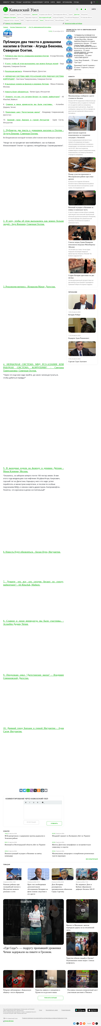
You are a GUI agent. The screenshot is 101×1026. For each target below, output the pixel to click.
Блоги (53, 2)
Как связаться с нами (52, 1010)
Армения (34, 14)
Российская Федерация (72, 17)
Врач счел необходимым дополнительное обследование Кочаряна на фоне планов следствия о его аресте (38, 889)
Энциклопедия (37, 2)
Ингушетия (84, 14)
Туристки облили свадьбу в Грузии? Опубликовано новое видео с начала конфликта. (80, 960)
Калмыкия (21, 17)
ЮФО (67, 20)
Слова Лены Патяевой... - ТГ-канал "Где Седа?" (86, 61)
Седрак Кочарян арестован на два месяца (81, 276)
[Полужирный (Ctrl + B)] (26, 802)
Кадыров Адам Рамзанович (78, 338)
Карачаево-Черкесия (31, 17)
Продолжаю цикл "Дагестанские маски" (22, 112)
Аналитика (26, 2)
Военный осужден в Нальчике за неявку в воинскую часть (80, 208)
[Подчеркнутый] (34, 802)
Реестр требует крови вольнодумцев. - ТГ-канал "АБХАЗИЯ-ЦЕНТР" (83, 55)
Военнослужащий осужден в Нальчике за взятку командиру (23, 854)
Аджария (12, 14)
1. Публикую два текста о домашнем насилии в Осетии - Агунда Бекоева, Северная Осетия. (33, 132)
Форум (46, 2)
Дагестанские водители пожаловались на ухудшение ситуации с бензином (79, 135)
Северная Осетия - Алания (11, 20)
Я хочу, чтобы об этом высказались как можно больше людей (31, 64)
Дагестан (77, 14)
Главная (5, 27)
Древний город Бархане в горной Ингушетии (28, 120)
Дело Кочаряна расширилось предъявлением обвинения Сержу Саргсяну (62, 888)
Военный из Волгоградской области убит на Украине (25, 844)
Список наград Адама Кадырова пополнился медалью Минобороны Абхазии (81, 244)
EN (97, 2)
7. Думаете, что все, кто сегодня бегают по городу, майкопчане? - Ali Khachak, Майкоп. (33, 583)
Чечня (41, 20)
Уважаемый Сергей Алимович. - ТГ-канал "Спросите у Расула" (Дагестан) (85, 67)
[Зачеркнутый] (38, 802)
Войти (94, 9)
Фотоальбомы (67, 2)
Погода (76, 2)
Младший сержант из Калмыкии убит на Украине (71, 836)
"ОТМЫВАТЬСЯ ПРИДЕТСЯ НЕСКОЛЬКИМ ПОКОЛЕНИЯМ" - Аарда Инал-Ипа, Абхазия (86, 37)
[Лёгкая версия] (91, 2)
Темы (12, 2)
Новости (6, 2)
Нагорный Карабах (58, 17)
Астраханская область (45, 14)
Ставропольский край (31, 20)
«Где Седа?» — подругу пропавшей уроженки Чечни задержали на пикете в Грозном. (32, 950)
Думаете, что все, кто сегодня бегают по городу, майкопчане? (32, 97)
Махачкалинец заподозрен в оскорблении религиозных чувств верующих (73, 854)
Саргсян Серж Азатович (77, 361)
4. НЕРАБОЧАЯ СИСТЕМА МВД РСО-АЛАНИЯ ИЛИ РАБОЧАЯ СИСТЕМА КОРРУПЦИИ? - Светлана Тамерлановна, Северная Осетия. (33, 367)
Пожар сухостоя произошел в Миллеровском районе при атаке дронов (80, 176)
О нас (40, 1010)
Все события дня (92, 859)
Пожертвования (65, 1010)
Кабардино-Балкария (10, 17)
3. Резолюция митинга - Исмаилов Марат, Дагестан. (29, 286)
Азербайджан (27, 14)
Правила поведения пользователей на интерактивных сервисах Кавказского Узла (44, 1018)
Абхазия (6, 14)
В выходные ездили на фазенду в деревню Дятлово (27, 84)
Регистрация (31, 822)
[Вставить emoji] (43, 802)
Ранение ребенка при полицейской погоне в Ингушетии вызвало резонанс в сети (11, 888)
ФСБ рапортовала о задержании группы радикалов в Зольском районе (25, 837)
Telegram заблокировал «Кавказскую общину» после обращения (17, 991)
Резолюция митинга (13, 71)
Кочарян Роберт (74, 314)
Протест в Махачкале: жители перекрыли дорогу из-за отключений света (80, 927)
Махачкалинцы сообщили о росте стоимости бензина (81, 97)
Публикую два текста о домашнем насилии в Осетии (27, 56)
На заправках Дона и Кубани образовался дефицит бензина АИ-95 (85, 886)
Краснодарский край (45, 17)
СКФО (22, 20)
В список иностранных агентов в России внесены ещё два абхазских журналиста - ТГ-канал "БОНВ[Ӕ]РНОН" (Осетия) (86, 49)
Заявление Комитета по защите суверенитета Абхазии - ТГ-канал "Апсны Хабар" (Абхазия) (85, 43)
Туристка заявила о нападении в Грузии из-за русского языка (47, 991)
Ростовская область (86, 17)
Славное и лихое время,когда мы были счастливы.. (29, 104)
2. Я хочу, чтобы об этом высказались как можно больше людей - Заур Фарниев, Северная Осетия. (33, 222)
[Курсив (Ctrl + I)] (30, 802)
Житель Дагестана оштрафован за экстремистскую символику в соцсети (71, 845)
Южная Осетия (49, 20)
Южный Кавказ (59, 20)
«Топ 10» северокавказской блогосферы (40, 27)
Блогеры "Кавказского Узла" (18, 27)
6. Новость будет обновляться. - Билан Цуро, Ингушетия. (32, 551)
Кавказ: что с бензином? (13, 23)
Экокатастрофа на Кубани (73, 23)
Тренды (18, 2)
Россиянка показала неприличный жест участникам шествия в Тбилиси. (82, 991)
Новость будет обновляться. (17, 92)
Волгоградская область (60, 14)
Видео (59, 2)
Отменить (54, 823)
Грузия (71, 14)
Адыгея (19, 14)
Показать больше (50, 997)
